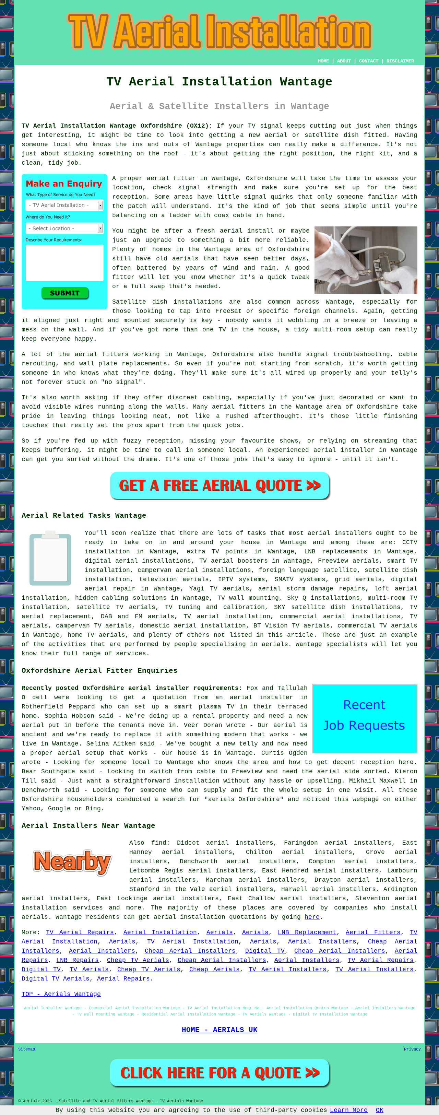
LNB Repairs (77, 960)
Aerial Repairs (123, 978)
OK (379, 1110)
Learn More (349, 1110)
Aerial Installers (322, 941)
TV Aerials (89, 969)
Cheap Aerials (214, 969)
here (312, 917)
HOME (323, 61)
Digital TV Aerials (56, 978)
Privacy (412, 1049)
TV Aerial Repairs (80, 932)
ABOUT (344, 61)
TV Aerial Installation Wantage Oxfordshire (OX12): (117, 125)
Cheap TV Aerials (138, 960)
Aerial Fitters (373, 932)
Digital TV (265, 951)
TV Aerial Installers (288, 969)
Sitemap (26, 1049)
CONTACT (368, 61)
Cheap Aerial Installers (190, 951)
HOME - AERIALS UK (220, 1030)
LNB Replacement (307, 932)
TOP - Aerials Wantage (61, 994)
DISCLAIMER (400, 61)
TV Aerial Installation (192, 941)
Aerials (219, 932)
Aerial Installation (160, 932)
